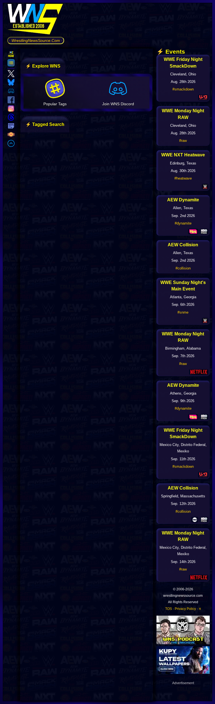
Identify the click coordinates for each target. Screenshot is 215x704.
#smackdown (183, 89)
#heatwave (183, 178)
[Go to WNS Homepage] (35, 20)
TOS (168, 609)
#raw (183, 141)
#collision (183, 268)
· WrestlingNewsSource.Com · (35, 40)
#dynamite (183, 223)
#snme (182, 312)
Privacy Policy (185, 609)
